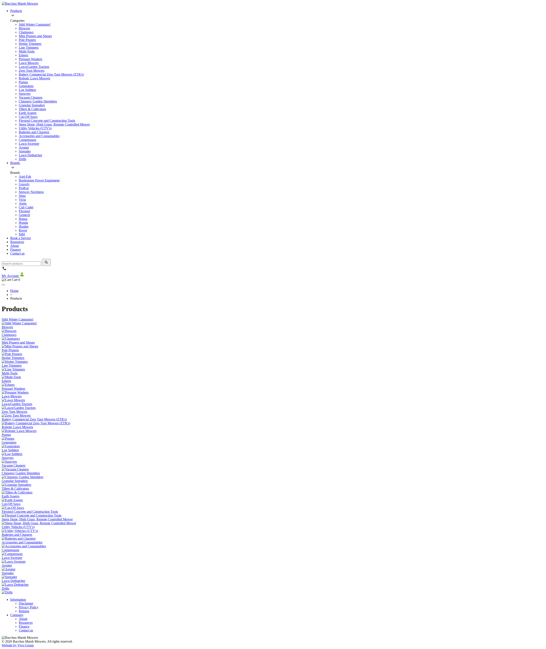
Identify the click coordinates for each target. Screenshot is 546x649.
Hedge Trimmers (30, 43)
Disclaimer (26, 603)
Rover (23, 230)
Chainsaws (26, 32)
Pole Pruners (27, 40)
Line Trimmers (29, 47)
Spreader (25, 151)
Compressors (27, 140)
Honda (23, 222)
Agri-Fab (25, 176)
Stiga (22, 196)
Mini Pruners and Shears (35, 36)
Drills (22, 159)
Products (16, 11)
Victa (22, 199)
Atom (22, 203)
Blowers (24, 28)
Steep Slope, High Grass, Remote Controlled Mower (54, 124)
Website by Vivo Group (18, 645)
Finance (15, 249)
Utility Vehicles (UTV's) (35, 128)
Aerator (24, 147)
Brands (15, 163)
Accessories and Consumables (39, 136)
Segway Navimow (31, 192)
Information (18, 599)
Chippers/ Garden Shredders (38, 101)
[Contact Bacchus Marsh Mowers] (4, 270)
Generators (26, 86)
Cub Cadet (26, 207)
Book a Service (20, 238)
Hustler (24, 226)
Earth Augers (27, 113)
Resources (17, 242)
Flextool (24, 211)
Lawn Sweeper (29, 143)
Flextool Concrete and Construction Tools (47, 120)
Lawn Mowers (29, 63)
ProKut (24, 188)
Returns (24, 611)
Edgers (23, 55)
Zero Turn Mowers (31, 70)
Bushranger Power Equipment (39, 180)
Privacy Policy (28, 607)
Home (14, 291)
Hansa (23, 219)
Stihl (22, 234)
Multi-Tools (27, 51)
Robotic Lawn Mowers (34, 78)
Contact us (17, 253)
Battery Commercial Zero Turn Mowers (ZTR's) (51, 74)
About (14, 246)
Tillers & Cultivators (32, 109)
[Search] (46, 262)
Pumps (23, 82)
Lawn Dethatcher (30, 155)
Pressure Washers (30, 59)
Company (16, 615)
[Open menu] (3, 284)
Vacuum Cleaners (30, 97)
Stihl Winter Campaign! (35, 24)
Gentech (24, 215)
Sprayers (24, 93)
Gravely (24, 184)
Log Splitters (27, 90)
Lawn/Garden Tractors (34, 67)
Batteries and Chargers (34, 132)
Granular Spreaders (32, 105)
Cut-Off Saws (28, 117)
